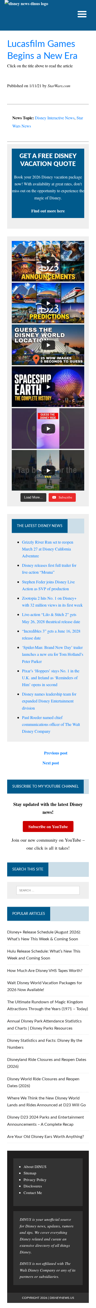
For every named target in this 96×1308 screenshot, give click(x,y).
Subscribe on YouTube (48, 826)
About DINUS (35, 1166)
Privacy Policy (35, 1179)
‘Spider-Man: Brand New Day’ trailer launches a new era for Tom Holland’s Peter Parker (52, 654)
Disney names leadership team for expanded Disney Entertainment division (49, 700)
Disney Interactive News (54, 117)
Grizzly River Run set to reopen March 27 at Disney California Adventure (47, 548)
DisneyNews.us (62, 1297)
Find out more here (48, 211)
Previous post (55, 753)
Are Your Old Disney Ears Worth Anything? (45, 1137)
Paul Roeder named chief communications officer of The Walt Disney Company (51, 724)
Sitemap (30, 1172)
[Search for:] (48, 890)
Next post (50, 763)
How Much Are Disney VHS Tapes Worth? (44, 971)
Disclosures (33, 1185)
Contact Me (33, 1192)
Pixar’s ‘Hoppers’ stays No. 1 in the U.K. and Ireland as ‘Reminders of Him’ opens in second (50, 677)
